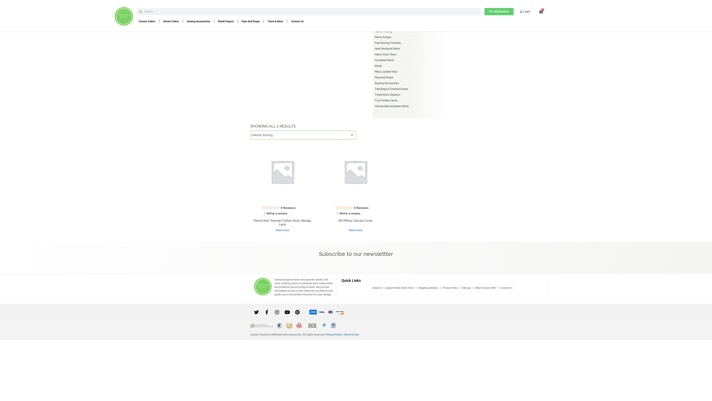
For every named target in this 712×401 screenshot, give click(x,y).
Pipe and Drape (251, 21)
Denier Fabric (171, 21)
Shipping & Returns (428, 287)
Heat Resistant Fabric (387, 48)
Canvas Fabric (147, 21)
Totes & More (275, 21)
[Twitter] (256, 312)
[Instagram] (277, 312)
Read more (282, 230)
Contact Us (297, 21)
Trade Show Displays (387, 94)
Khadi (378, 65)
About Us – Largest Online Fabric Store (393, 287)
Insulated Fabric (384, 60)
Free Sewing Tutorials (388, 42)
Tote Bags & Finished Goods (391, 88)
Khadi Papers (226, 21)
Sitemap (466, 287)
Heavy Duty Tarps (385, 54)
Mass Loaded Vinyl (386, 71)
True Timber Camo (386, 100)
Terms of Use (351, 334)
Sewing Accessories (198, 21)
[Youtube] (287, 312)
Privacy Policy (450, 287)
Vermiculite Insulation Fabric (392, 106)
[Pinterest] (297, 312)
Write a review (276, 213)
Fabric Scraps (383, 37)
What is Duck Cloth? (485, 287)
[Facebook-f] (266, 312)
